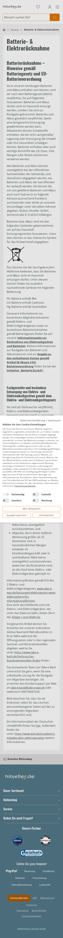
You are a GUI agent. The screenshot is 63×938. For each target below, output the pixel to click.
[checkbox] (6, 494)
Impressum (54, 420)
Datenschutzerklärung (32, 420)
